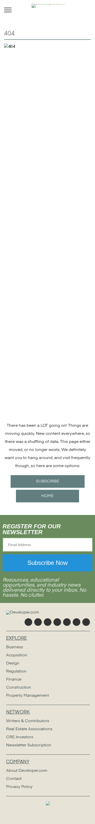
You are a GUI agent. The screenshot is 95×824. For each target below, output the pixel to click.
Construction (18, 688)
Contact (14, 779)
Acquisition (16, 655)
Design (13, 663)
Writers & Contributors (27, 721)
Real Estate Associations (29, 729)
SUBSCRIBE (47, 481)
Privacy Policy (19, 787)
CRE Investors (19, 737)
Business (14, 647)
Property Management (27, 696)
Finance (13, 680)
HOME (47, 496)
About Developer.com (26, 771)
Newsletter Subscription (28, 745)
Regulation (16, 671)
